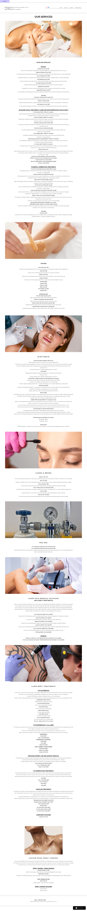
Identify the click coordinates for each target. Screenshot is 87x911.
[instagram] (46, 7)
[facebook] (48, 7)
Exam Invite (5, 1)
